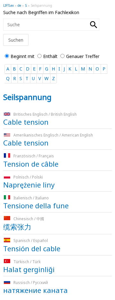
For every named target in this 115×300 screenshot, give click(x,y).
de (19, 5)
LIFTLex (8, 5)
